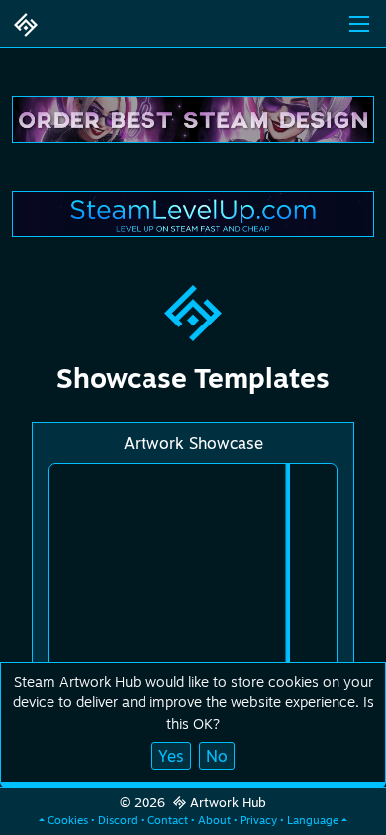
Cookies (68, 820)
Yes (171, 756)
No (217, 756)
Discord (118, 820)
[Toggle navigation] (359, 24)
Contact (167, 820)
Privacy (259, 820)
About (214, 820)
